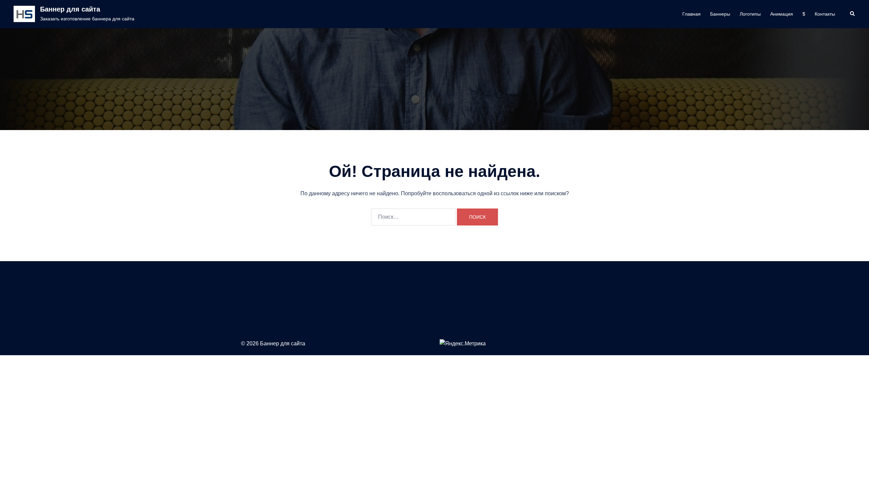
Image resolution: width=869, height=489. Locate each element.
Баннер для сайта (70, 9)
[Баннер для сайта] (24, 14)
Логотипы (750, 14)
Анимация (781, 14)
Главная (691, 14)
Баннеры (720, 14)
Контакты (825, 14)
